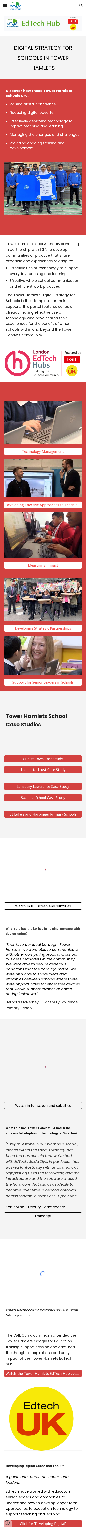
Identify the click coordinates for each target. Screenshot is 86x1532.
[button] (5, 5)
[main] (43, 57)
